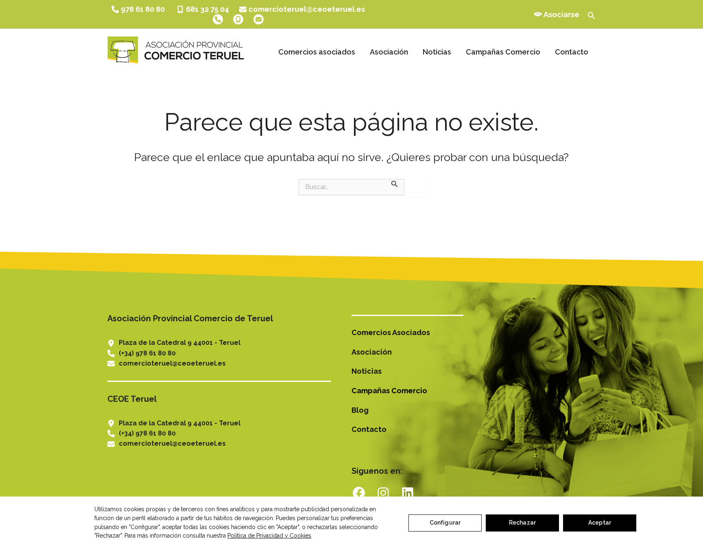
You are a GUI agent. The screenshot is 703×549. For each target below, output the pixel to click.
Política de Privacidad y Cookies (269, 535)
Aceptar (599, 522)
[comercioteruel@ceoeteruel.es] (302, 9)
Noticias (437, 52)
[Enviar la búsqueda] (394, 183)
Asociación (389, 52)
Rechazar (522, 522)
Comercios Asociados (391, 332)
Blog (360, 410)
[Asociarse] (556, 14)
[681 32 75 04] (203, 9)
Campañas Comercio (503, 52)
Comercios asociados (316, 52)
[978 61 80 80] (138, 9)
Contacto (571, 52)
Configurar (445, 522)
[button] (591, 14)
